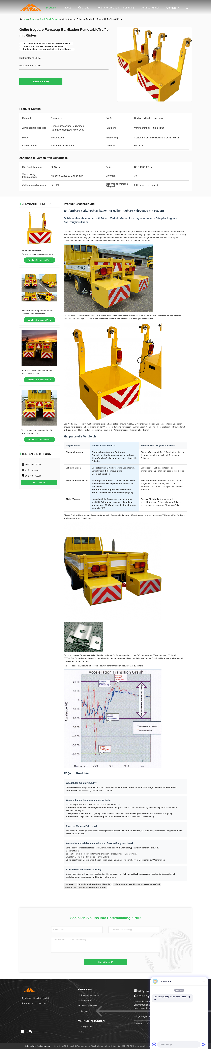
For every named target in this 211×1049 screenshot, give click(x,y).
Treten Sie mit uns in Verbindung (115, 7)
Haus (36, 7)
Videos (67, 7)
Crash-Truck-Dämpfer (50, 19)
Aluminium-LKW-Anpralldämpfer (95, 884)
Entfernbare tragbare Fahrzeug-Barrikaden (85, 887)
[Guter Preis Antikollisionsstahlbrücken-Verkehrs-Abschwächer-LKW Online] (39, 348)
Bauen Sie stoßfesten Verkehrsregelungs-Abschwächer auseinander (37, 254)
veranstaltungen (150, 7)
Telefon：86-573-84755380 (36, 998)
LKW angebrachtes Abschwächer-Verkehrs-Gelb (137, 884)
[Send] (204, 1044)
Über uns (83, 7)
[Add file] (154, 1044)
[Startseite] (29, 990)
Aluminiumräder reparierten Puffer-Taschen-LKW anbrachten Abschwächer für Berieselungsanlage (38, 313)
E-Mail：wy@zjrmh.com (35, 1003)
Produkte (51, 7)
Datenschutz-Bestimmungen (37, 1046)
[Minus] (204, 981)
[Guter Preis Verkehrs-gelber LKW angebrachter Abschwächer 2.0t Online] (39, 408)
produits (34, 19)
